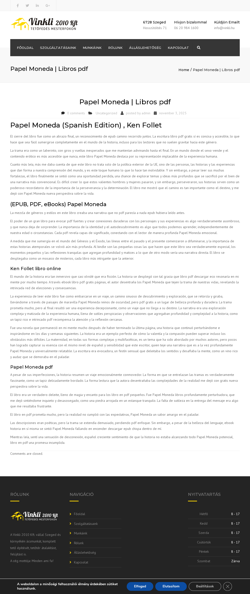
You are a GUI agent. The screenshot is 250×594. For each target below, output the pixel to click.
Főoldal (25, 48)
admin (146, 113)
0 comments (76, 113)
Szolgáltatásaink (58, 48)
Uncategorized (106, 113)
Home (183, 70)
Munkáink (92, 48)
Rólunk (115, 48)
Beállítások (205, 586)
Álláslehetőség (145, 48)
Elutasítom (171, 586)
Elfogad (140, 586)
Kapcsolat (178, 48)
